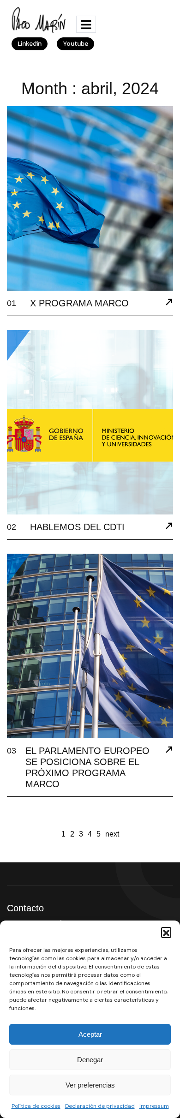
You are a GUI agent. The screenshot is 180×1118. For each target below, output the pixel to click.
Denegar (90, 1060)
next (112, 834)
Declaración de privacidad (100, 1106)
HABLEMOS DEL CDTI (77, 527)
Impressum (154, 1106)
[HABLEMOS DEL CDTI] (169, 526)
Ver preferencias (90, 1085)
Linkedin (30, 43)
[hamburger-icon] (86, 24)
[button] (166, 932)
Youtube (75, 43)
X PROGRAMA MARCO (79, 303)
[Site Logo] (40, 18)
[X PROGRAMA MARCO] (169, 303)
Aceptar (90, 1034)
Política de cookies (36, 1106)
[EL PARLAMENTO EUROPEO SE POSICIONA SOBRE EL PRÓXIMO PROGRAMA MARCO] (169, 750)
